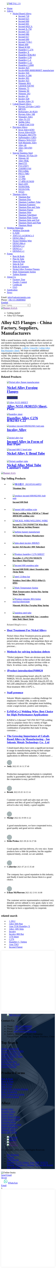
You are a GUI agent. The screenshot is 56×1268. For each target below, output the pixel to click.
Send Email (6, 1175)
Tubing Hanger (19, 274)
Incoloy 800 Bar (16, 934)
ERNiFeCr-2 (18, 246)
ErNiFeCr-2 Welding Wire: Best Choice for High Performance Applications (30, 713)
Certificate (17, 284)
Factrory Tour (19, 279)
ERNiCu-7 (18, 248)
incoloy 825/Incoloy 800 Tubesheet (29, 547)
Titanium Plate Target (28, 217)
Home (9, 8)
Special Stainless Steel (23, 153)
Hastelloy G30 (25, 57)
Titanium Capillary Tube (29, 202)
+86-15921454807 (22, 1029)
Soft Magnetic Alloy (27, 142)
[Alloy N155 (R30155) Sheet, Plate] (17, 402)
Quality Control (20, 282)
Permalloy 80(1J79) (27, 135)
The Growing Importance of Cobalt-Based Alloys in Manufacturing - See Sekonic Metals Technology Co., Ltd (28, 739)
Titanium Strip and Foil (28, 220)
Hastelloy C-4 (24, 60)
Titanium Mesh (25, 225)
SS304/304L (24, 186)
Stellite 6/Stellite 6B (10, 1049)
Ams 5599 (34, 1162)
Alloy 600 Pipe (16, 924)
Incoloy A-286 (25, 75)
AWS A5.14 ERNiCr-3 (23, 235)
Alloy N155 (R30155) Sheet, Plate (27, 407)
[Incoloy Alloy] (25, 426)
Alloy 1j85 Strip (16, 929)
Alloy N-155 (24, 119)
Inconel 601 (23, 24)
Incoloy (12, 931)
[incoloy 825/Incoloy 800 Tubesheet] (26, 543)
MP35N (22, 109)
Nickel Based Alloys (22, 13)
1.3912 (12, 921)
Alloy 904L (23, 161)
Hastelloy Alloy (8, 1111)
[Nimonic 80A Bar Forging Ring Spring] (31, 601)
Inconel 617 (23, 37)
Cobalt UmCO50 (26, 124)
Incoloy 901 (23, 78)
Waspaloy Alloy (25, 117)
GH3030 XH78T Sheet (12, 1056)
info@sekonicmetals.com (19, 297)
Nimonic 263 (24, 93)
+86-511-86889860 (17, 300)
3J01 (20, 150)
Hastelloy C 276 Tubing (18, 1162)
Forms (10, 253)
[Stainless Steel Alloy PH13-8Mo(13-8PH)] (21, 576)
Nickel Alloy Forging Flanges (26, 269)
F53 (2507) (23, 166)
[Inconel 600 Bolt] (31, 498)
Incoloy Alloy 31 (26, 101)
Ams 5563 (14, 944)
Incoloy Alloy (16, 430)
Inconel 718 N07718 (10, 1054)
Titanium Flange (25, 210)
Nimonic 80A (24, 83)
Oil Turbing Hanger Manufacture (28, 536)
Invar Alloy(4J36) (26, 130)
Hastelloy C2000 (26, 65)
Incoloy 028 (23, 99)
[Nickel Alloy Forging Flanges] (23, 382)
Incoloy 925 (23, 80)
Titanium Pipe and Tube (29, 207)
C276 (11, 939)
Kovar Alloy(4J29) (26, 132)
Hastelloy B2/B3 (8, 1067)
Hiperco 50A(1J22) (27, 140)
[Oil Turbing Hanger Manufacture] (26, 532)
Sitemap (10, 1157)
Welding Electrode (21, 230)
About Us (11, 277)
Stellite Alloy (24, 122)
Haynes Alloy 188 (26, 114)
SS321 (21, 192)
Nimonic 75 (23, 88)
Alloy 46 (22, 145)
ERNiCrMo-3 (19, 238)
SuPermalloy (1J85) (27, 137)
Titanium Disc (24, 199)
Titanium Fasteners (26, 204)
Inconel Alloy (7, 1109)
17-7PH (22, 179)
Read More (12, 397)
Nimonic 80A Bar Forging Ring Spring (31, 605)
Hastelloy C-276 (25, 49)
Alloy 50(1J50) (25, 148)
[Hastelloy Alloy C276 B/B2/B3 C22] (14, 414)
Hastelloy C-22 (25, 62)
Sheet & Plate (19, 261)
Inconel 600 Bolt (20, 502)
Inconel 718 (23, 16)
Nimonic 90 (23, 91)
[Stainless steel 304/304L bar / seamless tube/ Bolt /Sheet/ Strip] (22, 613)
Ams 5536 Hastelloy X (19, 926)
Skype (4, 1177)
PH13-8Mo (23, 171)
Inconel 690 (23, 39)
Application (12, 290)
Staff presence (15, 692)
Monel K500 (24, 47)
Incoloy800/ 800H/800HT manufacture (36, 70)
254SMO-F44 (24, 168)
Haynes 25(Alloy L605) (29, 106)
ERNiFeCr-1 (18, 251)
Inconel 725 (23, 31)
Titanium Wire (24, 212)
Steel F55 (22, 163)
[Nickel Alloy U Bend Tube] (19, 449)
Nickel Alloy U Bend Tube (26, 453)
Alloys (10, 11)
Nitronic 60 (23, 158)
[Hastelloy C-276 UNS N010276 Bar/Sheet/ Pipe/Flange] (29, 554)
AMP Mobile (13, 1160)
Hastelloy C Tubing (18, 942)
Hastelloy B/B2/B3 (27, 55)
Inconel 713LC (25, 42)
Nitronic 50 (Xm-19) (27, 155)
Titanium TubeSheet (27, 215)
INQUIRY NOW (9, 1132)
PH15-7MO (23, 173)
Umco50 (33, 348)
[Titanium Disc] (27, 484)
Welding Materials (15, 228)
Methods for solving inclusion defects (28, 651)
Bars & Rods (18, 256)
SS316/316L (24, 189)
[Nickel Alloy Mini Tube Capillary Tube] (17, 461)
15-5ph (21, 176)
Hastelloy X (23, 52)
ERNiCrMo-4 (19, 243)
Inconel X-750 (25, 29)
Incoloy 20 (23, 96)
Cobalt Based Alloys (22, 104)
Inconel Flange (16, 947)
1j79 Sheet (14, 936)
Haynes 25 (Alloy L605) (12, 1051)
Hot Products (13, 1155)
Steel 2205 (23, 184)
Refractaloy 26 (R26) (28, 111)
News (9, 292)
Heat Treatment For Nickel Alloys (26, 630)
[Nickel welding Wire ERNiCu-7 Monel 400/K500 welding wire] (25, 509)
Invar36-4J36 (7, 1059)
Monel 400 (23, 44)
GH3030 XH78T (26, 86)
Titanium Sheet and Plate (29, 222)
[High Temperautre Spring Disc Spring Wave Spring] (25, 588)
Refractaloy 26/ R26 (10, 1064)
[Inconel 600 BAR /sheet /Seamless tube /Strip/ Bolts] (25, 565)
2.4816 (25, 348)
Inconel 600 (23, 21)
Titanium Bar (24, 197)
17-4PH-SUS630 (26, 181)
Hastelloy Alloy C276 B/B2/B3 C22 (22, 419)
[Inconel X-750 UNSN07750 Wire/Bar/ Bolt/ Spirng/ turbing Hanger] (30, 520)
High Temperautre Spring (24, 272)
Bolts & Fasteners (21, 266)
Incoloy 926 (23, 73)
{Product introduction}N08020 (25, 670)
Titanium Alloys (20, 194)
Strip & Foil (18, 264)
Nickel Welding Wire (22, 241)
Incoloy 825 (23, 68)
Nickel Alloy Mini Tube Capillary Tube (24, 466)
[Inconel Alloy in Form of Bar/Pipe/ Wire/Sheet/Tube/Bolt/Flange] (15, 438)
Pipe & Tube (18, 259)
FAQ (15, 287)
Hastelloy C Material (25, 1165)
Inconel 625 (23, 19)
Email (3, 1185)
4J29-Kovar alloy (9, 1061)
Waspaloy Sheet (12, 350)
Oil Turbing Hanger (10, 1097)
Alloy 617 (15, 1167)
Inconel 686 (23, 34)
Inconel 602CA (25, 26)
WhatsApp (13, 1183)
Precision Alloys (20, 127)
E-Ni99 (16, 233)
